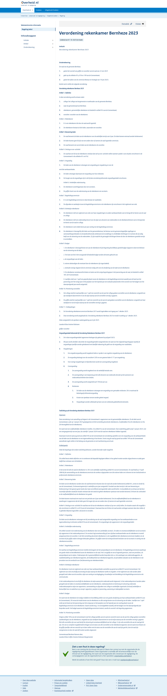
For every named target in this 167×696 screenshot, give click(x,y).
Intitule (26, 40)
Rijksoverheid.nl (123, 683)
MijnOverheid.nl (123, 680)
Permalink (125, 24)
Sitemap (57, 688)
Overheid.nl (27, 10)
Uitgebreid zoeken (52, 16)
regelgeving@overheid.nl (129, 660)
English (25, 685)
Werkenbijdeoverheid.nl (126, 688)
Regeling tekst (27, 29)
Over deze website (29, 680)
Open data (90, 680)
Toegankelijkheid (60, 685)
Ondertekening (29, 47)
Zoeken (39, 10)
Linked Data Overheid (94, 683)
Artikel (26, 44)
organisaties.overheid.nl (123, 656)
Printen (138, 24)
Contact (25, 683)
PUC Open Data (91, 685)
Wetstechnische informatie (31, 25)
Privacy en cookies (60, 683)
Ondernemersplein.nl (125, 685)
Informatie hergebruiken (63, 680)
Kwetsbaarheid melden (62, 691)
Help (24, 688)
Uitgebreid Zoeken (51, 10)
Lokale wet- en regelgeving (37, 16)
